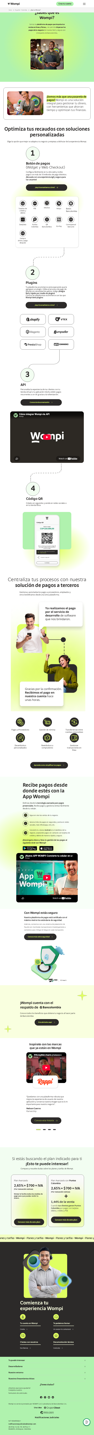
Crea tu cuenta (64, 4)
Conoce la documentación (40, 402)
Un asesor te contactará (62, 1329)
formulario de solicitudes (17, 1393)
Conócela (56, 1348)
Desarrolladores (15, 1366)
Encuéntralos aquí (45, 1022)
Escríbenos (24, 1348)
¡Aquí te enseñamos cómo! (45, 187)
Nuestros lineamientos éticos (21, 1378)
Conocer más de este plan (29, 1222)
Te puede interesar (16, 1360)
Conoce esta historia (44, 1120)
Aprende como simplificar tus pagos (47, 765)
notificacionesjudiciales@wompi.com (22, 1424)
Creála (22, 1329)
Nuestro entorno (15, 1372)
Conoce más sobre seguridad (39, 937)
